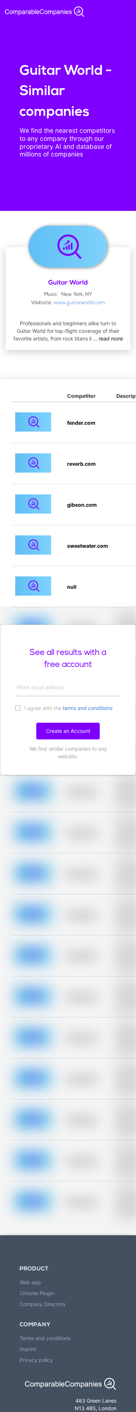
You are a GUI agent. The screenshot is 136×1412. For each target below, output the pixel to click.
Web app (30, 1282)
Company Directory (43, 1304)
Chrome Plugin (37, 1293)
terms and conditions (87, 708)
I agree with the (67, 708)
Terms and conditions (45, 1338)
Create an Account (68, 731)
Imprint (28, 1349)
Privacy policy (36, 1360)
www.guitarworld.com (79, 303)
